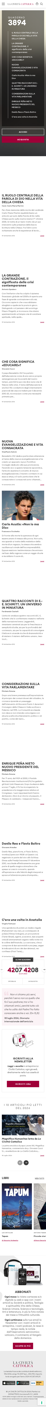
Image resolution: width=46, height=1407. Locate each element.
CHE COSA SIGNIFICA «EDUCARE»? (18, 363)
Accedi (23, 132)
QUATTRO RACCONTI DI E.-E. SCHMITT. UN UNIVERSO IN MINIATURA (25, 86)
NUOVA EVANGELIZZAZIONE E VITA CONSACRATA (25, 67)
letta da (21, 1140)
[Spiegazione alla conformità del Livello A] (37, 1383)
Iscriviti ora (23, 1084)
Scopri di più (23, 1346)
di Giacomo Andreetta (10, 1240)
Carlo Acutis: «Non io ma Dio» (20, 525)
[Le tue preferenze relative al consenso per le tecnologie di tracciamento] (41, 1402)
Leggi (42, 236)
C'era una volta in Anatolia (24, 117)
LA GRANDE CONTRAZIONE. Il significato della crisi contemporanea (18, 280)
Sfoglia (12, 981)
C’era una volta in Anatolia (22, 920)
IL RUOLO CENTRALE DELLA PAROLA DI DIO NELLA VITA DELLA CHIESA (25, 35)
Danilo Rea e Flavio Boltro (24, 112)
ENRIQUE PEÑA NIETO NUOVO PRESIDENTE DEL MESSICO (23, 104)
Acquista (23, 139)
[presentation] (20, 1162)
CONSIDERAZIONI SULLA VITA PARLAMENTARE (20, 685)
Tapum (5, 1236)
